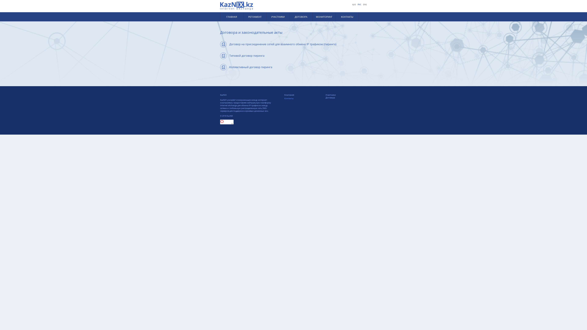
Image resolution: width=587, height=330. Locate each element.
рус (359, 4)
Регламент (255, 16)
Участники (278, 16)
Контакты (347, 16)
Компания (289, 95)
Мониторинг (324, 16)
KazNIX (223, 95)
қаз (354, 4)
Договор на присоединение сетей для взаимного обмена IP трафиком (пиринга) (282, 44)
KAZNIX (237, 6)
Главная (231, 16)
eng (365, 4)
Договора (301, 16)
